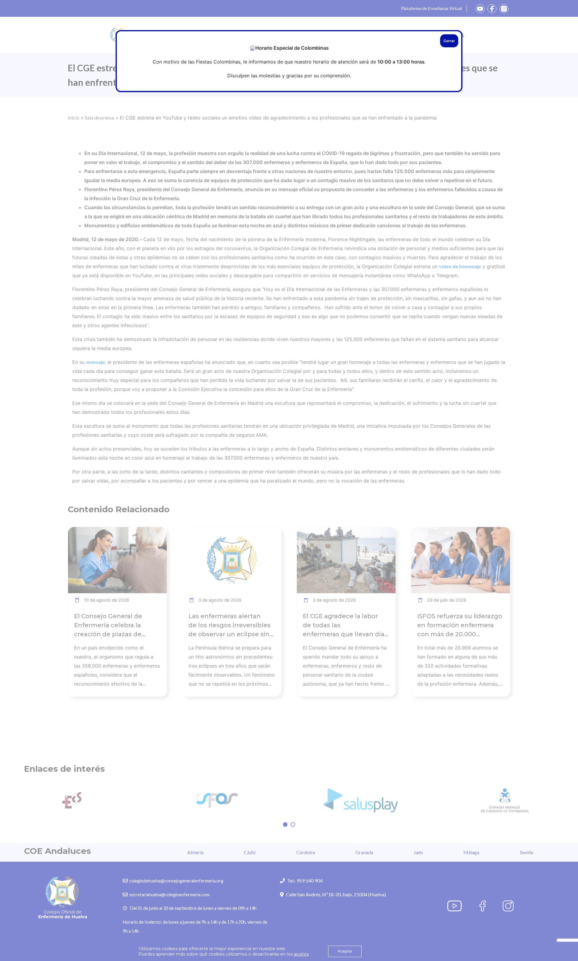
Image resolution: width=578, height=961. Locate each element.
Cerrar (449, 41)
